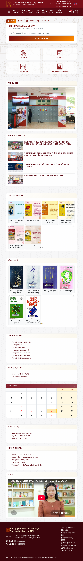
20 (41, 407)
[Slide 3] (29, 126)
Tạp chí (37, 12)
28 (21, 394)
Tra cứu (30, 12)
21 (51, 407)
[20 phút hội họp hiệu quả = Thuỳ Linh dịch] (16, 307)
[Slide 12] (57, 126)
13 (41, 402)
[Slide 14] (63, 126)
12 (31, 402)
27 (11, 394)
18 (21, 407)
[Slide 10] (51, 126)
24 (11, 411)
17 (11, 407)
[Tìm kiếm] (65, 11)
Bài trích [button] (31, 21)
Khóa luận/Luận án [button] (46, 21)
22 (62, 407)
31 (51, 394)
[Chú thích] (41, 108)
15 (62, 402)
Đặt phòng (59, 12)
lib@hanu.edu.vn (19, 541)
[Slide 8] (44, 126)
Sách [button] (21, 21)
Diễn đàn (51, 12)
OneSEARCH (41, 38)
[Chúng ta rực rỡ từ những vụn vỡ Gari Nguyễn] (16, 277)
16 (72, 402)
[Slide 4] (32, 126)
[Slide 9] (47, 126)
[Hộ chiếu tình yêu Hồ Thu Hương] (67, 277)
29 (31, 394)
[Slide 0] (19, 126)
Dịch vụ (23, 12)
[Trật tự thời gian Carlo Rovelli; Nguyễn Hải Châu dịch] (50, 277)
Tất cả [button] (12, 21)
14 (51, 402)
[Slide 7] (41, 126)
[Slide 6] (38, 126)
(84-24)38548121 (21, 544)
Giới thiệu (15, 12)
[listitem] (23, 54)
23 (72, 407)
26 (31, 411)
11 (21, 402)
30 (41, 394)
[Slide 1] (22, 126)
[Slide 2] (26, 126)
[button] (19, 11)
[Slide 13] (60, 126)
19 (31, 407)
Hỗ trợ (43, 12)
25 (21, 411)
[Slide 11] (54, 126)
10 (11, 402)
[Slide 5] (35, 126)
